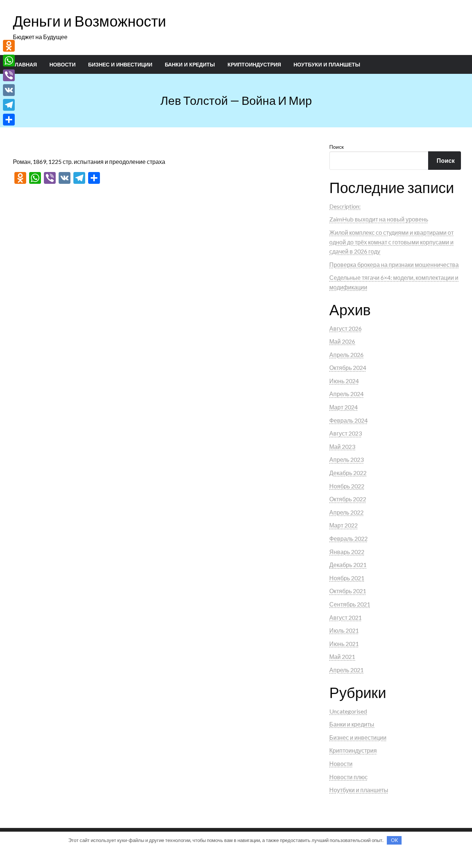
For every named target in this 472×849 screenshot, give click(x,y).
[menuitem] (24, 64)
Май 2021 (342, 656)
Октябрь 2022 (347, 498)
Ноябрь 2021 (346, 577)
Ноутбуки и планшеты (327, 65)
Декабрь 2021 (348, 564)
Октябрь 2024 (347, 367)
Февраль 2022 (348, 538)
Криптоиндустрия (254, 65)
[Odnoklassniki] (8, 45)
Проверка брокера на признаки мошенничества (394, 264)
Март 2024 (343, 406)
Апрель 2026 (346, 354)
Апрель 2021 (346, 669)
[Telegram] (8, 104)
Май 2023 (342, 446)
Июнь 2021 (344, 643)
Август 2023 (345, 433)
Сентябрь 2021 (349, 604)
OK (394, 840)
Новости (62, 65)
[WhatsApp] (8, 60)
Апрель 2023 (346, 459)
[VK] (8, 90)
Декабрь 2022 (348, 472)
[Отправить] (8, 119)
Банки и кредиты (190, 65)
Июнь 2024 (344, 380)
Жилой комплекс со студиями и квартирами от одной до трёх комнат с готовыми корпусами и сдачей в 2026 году (391, 242)
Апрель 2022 (346, 512)
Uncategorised (348, 711)
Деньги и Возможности (89, 21)
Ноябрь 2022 (346, 485)
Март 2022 (343, 525)
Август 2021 (345, 617)
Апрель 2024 (346, 393)
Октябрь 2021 (347, 590)
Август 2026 (345, 328)
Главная (24, 65)
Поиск (336, 147)
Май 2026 (342, 341)
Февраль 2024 (348, 420)
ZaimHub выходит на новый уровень (378, 219)
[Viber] (8, 75)
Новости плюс (348, 776)
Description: (345, 206)
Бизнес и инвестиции (120, 65)
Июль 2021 (344, 630)
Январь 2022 (346, 551)
